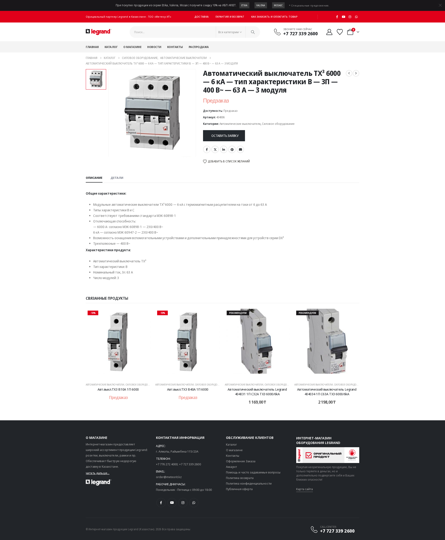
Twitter (215, 149)
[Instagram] (350, 17)
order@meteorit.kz (169, 477)
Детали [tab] (117, 178)
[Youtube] (343, 17)
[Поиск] (253, 32)
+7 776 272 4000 (167, 464)
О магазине (132, 47)
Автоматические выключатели (240, 124)
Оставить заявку (224, 135)
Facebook (206, 149)
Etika (244, 5)
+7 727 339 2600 (190, 464)
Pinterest (232, 149)
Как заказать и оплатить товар (274, 16)
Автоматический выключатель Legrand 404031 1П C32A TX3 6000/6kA (257, 391)
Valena (260, 5)
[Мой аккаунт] (329, 32)
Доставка (201, 16)
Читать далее (121, 374)
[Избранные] (339, 32)
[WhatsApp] (356, 17)
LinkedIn (223, 149)
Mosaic (278, 5)
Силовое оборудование (278, 124)
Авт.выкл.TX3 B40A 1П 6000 (187, 389)
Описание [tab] (94, 178)
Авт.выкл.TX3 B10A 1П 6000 (118, 389)
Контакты (175, 47)
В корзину (260, 374)
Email (240, 149)
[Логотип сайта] (98, 32)
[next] (356, 73)
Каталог (111, 47)
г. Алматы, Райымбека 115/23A (177, 451)
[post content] (118, 343)
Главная (92, 47)
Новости (154, 47)
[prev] (349, 73)
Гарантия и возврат (230, 16)
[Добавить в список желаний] (143, 315)
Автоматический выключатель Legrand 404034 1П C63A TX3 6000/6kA (326, 391)
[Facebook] (337, 17)
